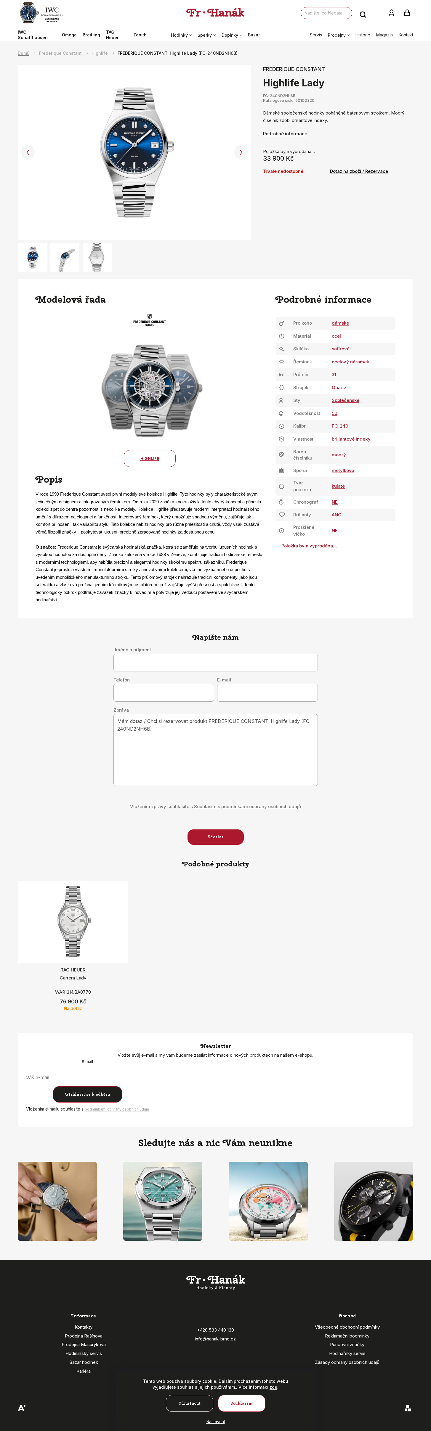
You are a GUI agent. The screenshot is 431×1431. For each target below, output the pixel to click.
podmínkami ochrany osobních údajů (117, 1109)
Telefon (121, 680)
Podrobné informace (285, 133)
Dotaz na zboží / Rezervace (359, 171)
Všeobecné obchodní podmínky (347, 1327)
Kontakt (406, 34)
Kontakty (83, 1327)
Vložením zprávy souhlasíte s (215, 806)
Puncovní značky (347, 1344)
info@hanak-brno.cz (215, 1339)
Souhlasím (241, 1403)
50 (334, 413)
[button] (28, 152)
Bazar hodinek (83, 1362)
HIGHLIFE (149, 458)
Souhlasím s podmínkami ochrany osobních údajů (247, 806)
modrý (339, 454)
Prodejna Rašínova (83, 1336)
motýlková (343, 470)
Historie (362, 34)
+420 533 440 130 (215, 1330)
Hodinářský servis (83, 1353)
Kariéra (83, 1371)
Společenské (345, 400)
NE (335, 502)
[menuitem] (38, 34)
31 (334, 374)
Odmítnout (189, 1403)
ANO (337, 515)
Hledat (363, 13)
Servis (316, 34)
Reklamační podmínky (347, 1336)
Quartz (339, 387)
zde (273, 1387)
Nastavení (215, 1421)
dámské (340, 323)
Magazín (384, 34)
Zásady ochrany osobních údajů (347, 1362)
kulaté (338, 486)
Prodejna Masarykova (84, 1344)
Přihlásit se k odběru (87, 1094)
